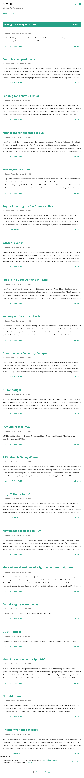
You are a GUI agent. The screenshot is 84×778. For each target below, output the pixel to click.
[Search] (75, 4)
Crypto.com (30, 762)
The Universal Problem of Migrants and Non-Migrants (38, 567)
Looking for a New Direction (21, 96)
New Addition (12, 696)
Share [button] (5, 46)
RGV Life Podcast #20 (16, 426)
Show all (76, 24)
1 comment (14, 230)
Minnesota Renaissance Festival (24, 132)
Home (5, 13)
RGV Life (8, 4)
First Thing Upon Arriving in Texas (25, 279)
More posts (76, 762)
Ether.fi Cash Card (50, 760)
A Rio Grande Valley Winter (20, 457)
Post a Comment (16, 46)
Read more (77, 46)
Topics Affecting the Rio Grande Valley (28, 206)
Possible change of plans (19, 59)
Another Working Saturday (20, 729)
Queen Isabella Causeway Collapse (25, 353)
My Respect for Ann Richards (21, 316)
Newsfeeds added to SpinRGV (22, 530)
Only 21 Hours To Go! (16, 494)
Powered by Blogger (43, 772)
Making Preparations (16, 169)
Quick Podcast (12, 632)
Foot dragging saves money (21, 604)
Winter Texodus (13, 243)
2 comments (14, 518)
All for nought (12, 390)
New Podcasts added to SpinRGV (24, 659)
